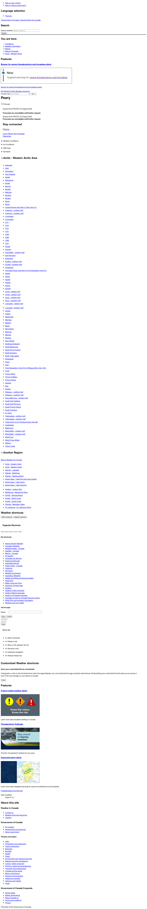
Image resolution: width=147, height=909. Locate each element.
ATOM (7, 129)
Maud (7, 326)
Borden (8, 198)
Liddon (7, 314)
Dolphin (8, 249)
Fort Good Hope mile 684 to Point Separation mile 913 (25, 270)
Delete (4, 622)
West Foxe (9, 437)
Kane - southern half (13, 300)
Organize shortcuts (20, 517)
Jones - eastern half (12, 291)
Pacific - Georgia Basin (14, 495)
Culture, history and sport (14, 863)
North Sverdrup (11, 353)
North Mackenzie (11, 347)
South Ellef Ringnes (12, 404)
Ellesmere (9, 258)
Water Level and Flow (13, 583)
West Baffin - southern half (15, 434)
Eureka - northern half (13, 261)
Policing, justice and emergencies (18, 866)
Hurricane (9, 570)
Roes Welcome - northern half (16, 398)
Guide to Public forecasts (14, 590)
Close (3, 680)
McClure (8, 332)
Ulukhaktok (9, 425)
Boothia (8, 195)
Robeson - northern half (14, 392)
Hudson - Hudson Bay (13, 489)
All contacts (9, 827)
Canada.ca (9, 44)
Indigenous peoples (12, 878)
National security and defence (16, 861)
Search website (7, 30)
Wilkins (8, 443)
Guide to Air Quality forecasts (16, 595)
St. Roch (8, 413)
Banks (7, 183)
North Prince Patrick (12, 350)
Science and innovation (14, 876)
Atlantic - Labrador (12, 470)
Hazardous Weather (12, 575)
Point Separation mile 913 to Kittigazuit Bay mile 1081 (25, 368)
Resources (7, 136)
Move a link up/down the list (18, 645)
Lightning (8, 568)
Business (8, 849)
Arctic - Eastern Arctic (13, 464)
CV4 (7, 228)
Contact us (9, 812)
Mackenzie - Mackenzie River (16, 492)
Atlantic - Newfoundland (14, 476)
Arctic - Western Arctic (13, 53)
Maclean (8, 320)
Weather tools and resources (16, 815)
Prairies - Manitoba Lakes (15, 504)
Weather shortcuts (23, 91)
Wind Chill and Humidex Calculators (19, 600)
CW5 (7, 240)
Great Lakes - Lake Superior (16, 485)
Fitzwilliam (9, 267)
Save (3, 616)
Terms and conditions (13, 900)
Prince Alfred (10, 374)
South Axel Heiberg (12, 401)
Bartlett (8, 189)
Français (8, 16)
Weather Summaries (13, 573)
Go (33, 94)
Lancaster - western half (14, 308)
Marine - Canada (11, 553)
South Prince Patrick (13, 407)
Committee (9, 216)
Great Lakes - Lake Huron (15, 482)
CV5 (7, 231)
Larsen (7, 311)
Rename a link (13, 648)
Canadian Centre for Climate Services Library (22, 598)
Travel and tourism (12, 846)
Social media (10, 893)
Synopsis (6, 151)
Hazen (7, 285)
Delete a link (12, 641)
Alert (7, 168)
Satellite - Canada (12, 551)
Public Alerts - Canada (13, 566)
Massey (8, 323)
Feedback (12, 790)
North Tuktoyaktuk (12, 356)
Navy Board (9, 341)
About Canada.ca (12, 898)
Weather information (13, 46)
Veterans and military (13, 881)
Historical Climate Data (14, 585)
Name (3, 612)
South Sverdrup (11, 410)
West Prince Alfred (12, 440)
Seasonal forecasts (12, 561)
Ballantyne (9, 180)
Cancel (9, 616)
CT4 (7, 222)
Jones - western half (12, 294)
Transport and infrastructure (15, 868)
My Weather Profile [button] (8, 91)
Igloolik (8, 288)
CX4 (7, 243)
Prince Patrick (10, 380)
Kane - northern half (12, 297)
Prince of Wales (11, 377)
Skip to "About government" (15, 5)
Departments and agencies (15, 829)
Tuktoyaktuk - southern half (15, 419)
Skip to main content (13, 3)
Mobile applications (12, 895)
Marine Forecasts (11, 51)
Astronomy (9, 580)
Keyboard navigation (15, 652)
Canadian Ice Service (13, 558)
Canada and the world (13, 871)
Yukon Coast (10, 446)
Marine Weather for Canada (11, 460)
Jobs (7, 841)
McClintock (9, 329)
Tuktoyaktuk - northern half (15, 416)
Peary (7, 362)
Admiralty (8, 165)
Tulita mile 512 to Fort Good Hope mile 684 (21, 422)
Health (7, 854)
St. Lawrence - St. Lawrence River (18, 507)
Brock (7, 201)
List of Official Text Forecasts (14, 133)
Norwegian (9, 359)
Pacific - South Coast (13, 501)
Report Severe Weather (14, 543)
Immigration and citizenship (15, 844)
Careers (8, 817)
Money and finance (12, 873)
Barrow (8, 186)
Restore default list (15, 655)
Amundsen (9, 171)
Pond (7, 371)
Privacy (8, 902)
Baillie (7, 177)
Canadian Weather (12, 546)
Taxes (7, 856)
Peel (7, 365)
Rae (6, 386)
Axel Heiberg (10, 174)
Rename (4, 619)
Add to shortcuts (7, 517)
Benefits (8, 851)
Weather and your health (14, 603)
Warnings (6, 148)
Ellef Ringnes (10, 255)
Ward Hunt (9, 428)
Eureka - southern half (13, 264)
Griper (7, 276)
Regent (8, 389)
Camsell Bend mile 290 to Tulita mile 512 (20, 207)
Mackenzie (9, 317)
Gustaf (7, 279)
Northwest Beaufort (12, 344)
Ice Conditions (8, 144)
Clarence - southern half (14, 213)
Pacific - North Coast (13, 498)
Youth (7, 883)
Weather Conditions (10, 141)
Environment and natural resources (18, 858)
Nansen (8, 338)
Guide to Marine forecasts (15, 593)
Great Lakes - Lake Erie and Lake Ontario (21, 479)
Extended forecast (12, 563)
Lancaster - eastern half (14, 303)
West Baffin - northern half (15, 431)
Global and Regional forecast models (19, 578)
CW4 (7, 237)
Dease (7, 246)
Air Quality (9, 556)
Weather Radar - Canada (14, 548)
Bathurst (8, 192)
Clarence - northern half (14, 210)
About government (12, 832)
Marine (7, 48)
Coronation (9, 219)
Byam (7, 204)
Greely (7, 273)
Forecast (6, 104)
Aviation (8, 588)
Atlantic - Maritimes (12, 473)
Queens (8, 383)
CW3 (7, 234)
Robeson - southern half (14, 395)
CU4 (7, 225)
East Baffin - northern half (14, 252)
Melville (8, 335)
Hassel (8, 282)
